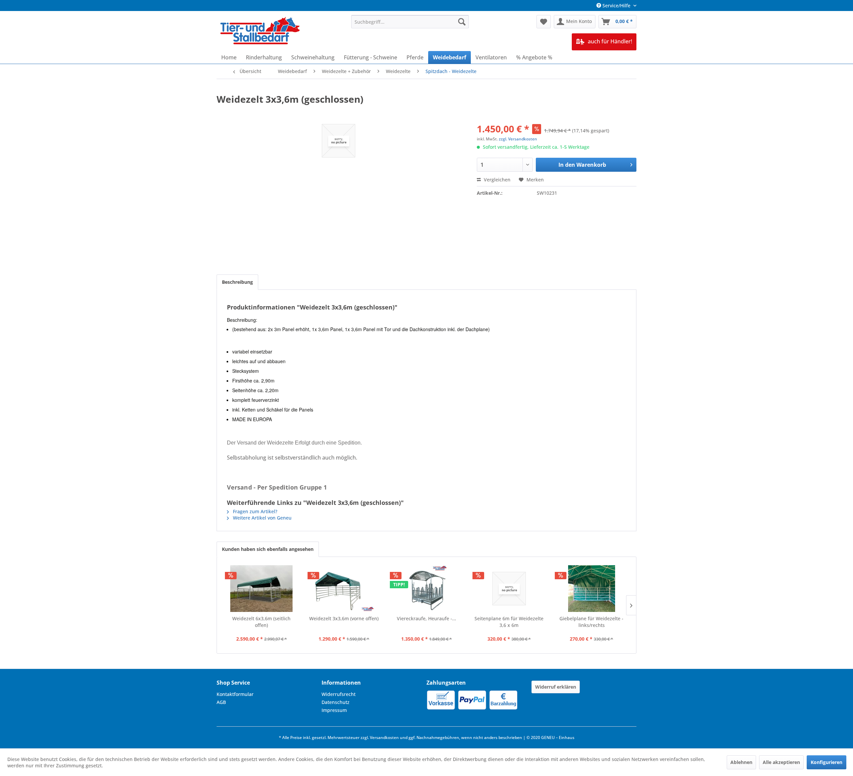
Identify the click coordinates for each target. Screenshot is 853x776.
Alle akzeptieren (781, 762)
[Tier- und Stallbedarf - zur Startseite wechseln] (260, 31)
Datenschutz (336, 702)
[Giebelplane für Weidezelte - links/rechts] (591, 588)
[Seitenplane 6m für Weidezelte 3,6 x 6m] (509, 588)
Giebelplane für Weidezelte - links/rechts (591, 621)
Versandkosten (384, 737)
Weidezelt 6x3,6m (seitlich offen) (261, 621)
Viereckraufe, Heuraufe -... (426, 618)
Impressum (334, 710)
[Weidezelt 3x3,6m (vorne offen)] (344, 588)
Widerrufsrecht (339, 694)
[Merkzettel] (543, 21)
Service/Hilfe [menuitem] (616, 5)
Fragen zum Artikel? (254, 511)
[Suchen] (462, 21)
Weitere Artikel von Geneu (262, 518)
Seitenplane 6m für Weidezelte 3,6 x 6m (508, 621)
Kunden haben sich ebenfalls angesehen (268, 549)
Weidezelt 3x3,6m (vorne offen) (344, 618)
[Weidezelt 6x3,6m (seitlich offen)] (261, 588)
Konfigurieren (826, 762)
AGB (221, 702)
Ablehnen (741, 762)
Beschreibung (237, 282)
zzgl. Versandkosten (518, 139)
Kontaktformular (235, 694)
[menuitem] (410, 21)
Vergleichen (496, 179)
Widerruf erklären (555, 687)
